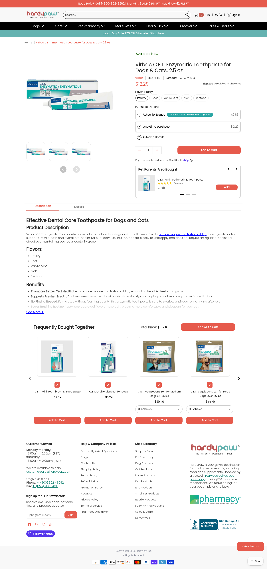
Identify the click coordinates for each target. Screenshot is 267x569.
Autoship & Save (177, 115)
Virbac (139, 78)
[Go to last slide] (226, 169)
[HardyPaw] (42, 14)
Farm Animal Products (149, 506)
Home (28, 42)
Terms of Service (91, 506)
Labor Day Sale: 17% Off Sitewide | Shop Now (133, 33)
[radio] (139, 115)
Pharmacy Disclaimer (95, 512)
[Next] (110, 95)
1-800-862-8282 (113, 4)
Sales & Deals (144, 512)
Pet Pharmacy (144, 457)
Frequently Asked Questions (99, 451)
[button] (188, 127)
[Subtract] (139, 150)
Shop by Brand (145, 451)
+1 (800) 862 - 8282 (50, 482)
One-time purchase (156, 127)
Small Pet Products (147, 493)
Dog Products (144, 463)
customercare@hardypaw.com (48, 472)
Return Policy (89, 475)
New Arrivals (143, 518)
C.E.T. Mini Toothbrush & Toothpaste (180, 179)
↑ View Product (250, 546)
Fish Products (144, 481)
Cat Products (143, 469)
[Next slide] (234, 169)
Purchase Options (147, 107)
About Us (86, 493)
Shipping (208, 83)
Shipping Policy (90, 469)
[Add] (157, 150)
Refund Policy (89, 481)
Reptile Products (145, 499)
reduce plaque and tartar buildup (183, 234)
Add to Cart (209, 150)
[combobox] (123, 15)
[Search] (187, 15)
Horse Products (145, 475)
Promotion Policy (92, 487)
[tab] (182, 194)
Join (70, 515)
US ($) (218, 14)
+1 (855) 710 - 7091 (45, 486)
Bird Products (144, 487)
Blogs (84, 457)
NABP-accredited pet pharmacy (212, 477)
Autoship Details (153, 137)
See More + (35, 312)
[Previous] (30, 95)
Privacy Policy (89, 499)
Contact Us (88, 463)
